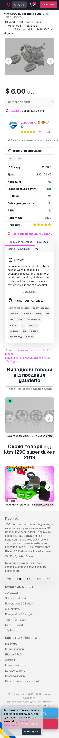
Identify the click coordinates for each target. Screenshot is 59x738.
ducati (34, 331)
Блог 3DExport (14, 625)
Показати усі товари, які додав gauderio (29, 388)
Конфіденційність (15, 670)
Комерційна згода (15, 665)
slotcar (14, 325)
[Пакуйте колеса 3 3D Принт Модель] (29, 415)
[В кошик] (42, 428)
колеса (27, 313)
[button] (49, 418)
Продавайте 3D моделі (19, 614)
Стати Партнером (15, 619)
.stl (12, 158)
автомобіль (33, 319)
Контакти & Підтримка (22, 638)
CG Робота (11, 630)
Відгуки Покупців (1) (19, 248)
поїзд (38, 313)
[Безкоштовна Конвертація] (20, 158)
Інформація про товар (20, 241)
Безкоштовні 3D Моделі (19, 603)
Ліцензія (10, 660)
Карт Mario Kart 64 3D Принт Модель (26, 504)
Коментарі (42, 241)
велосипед (16, 336)
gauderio (28, 122)
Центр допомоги (15, 649)
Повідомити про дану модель (31, 234)
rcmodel (33, 325)
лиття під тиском (19, 308)
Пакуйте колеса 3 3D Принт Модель (26, 435)
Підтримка (11, 643)
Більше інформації (16, 723)
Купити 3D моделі (19, 587)
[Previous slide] (8, 61)
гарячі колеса (41, 308)
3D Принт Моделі (15, 598)
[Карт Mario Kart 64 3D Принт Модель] (29, 484)
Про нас (11, 518)
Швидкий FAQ (13, 654)
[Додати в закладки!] (49, 428)
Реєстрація (48, 4)
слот (20, 319)
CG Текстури (12, 609)
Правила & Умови (15, 676)
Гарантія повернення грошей (22, 681)
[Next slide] (50, 61)
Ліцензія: (15, 110)
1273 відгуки (43, 132)
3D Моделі (11, 592)
